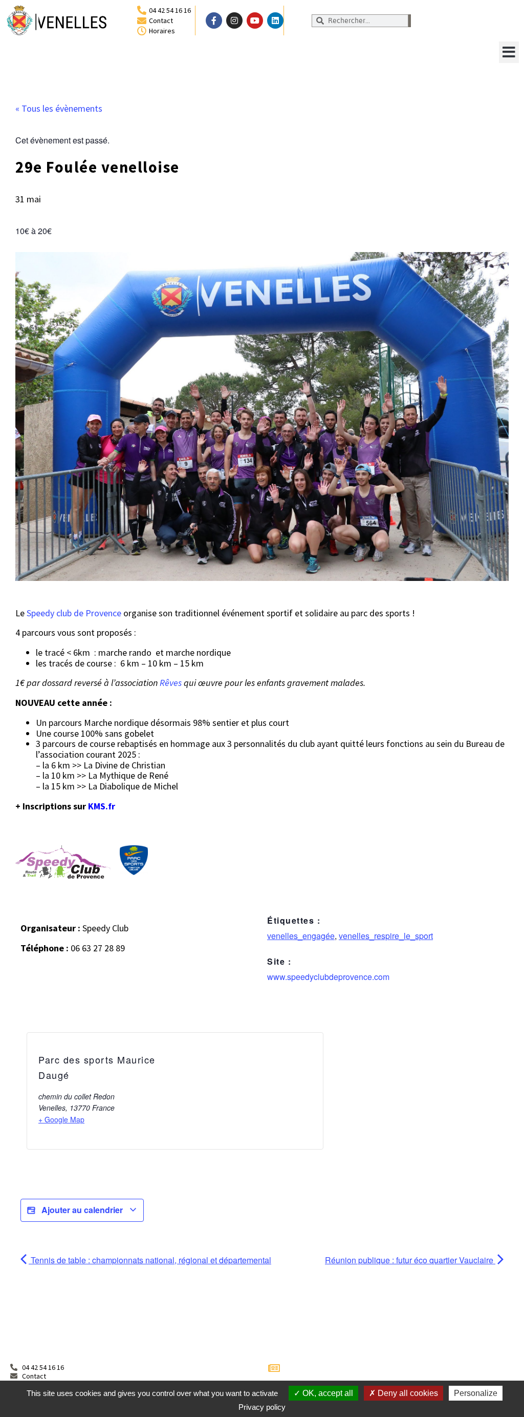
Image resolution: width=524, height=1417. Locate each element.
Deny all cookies (407, 1393)
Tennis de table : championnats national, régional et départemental (150, 1260)
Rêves (172, 683)
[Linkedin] (275, 20)
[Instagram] (234, 20)
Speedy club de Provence (74, 613)
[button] (509, 52)
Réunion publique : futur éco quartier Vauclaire (410, 1260)
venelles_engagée (301, 936)
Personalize (475, 1393)
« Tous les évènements (58, 108)
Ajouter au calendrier (82, 1210)
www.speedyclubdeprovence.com (328, 977)
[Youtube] (255, 20)
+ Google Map (61, 1119)
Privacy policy (262, 1407)
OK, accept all (326, 1393)
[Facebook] (214, 20)
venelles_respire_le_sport (386, 936)
